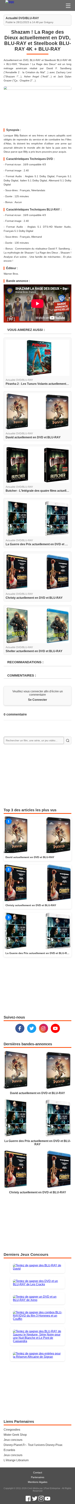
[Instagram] (43, 1028)
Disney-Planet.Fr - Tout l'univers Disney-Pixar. (33, 1444)
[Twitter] (31, 1028)
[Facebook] (19, 1028)
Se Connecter (37, 699)
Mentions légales (37, 1482)
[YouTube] (55, 1028)
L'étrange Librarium (16, 1460)
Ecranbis (9, 1450)
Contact (37, 1472)
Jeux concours (13, 1439)
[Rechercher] (67, 740)
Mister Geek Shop (15, 1434)
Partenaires (37, 1477)
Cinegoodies (12, 1429)
